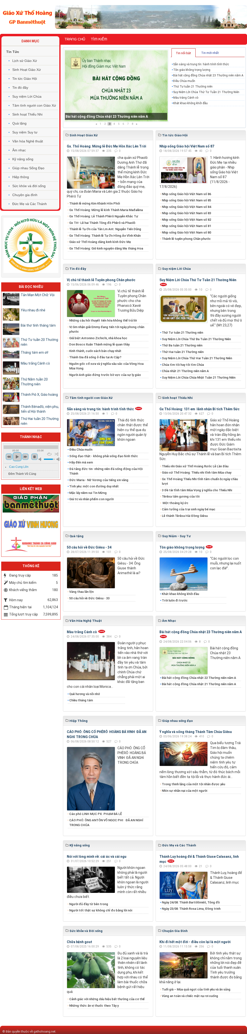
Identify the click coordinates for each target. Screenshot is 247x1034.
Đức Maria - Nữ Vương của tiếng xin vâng (98, 480)
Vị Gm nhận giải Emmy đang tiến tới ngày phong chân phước (106, 329)
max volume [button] (58, 459)
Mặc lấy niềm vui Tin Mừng (88, 493)
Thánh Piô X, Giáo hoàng (39, 394)
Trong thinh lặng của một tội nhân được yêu (193, 784)
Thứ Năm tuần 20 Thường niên (34, 381)
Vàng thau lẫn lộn (81, 592)
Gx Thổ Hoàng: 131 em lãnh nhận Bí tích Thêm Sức (199, 409)
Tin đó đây (20, 87)
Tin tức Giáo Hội (24, 79)
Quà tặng (19, 123)
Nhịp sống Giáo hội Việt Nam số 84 (186, 207)
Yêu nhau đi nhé (33, 310)
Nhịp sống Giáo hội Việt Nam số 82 (186, 219)
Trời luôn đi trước (175, 600)
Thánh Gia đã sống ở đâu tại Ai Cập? (95, 357)
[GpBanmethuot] (31, 503)
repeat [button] (49, 454)
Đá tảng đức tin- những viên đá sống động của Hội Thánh (106, 471)
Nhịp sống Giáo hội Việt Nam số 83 (186, 213)
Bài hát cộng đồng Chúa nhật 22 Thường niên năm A (199, 678)
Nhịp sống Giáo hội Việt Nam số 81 (186, 226)
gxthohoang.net (44, 1031)
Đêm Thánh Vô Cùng (22, 473)
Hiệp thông (20, 177)
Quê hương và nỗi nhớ (84, 694)
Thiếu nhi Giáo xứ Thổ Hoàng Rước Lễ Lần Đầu (195, 466)
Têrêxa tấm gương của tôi (180, 496)
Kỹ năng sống (22, 159)
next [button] (25, 456)
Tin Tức (12, 52)
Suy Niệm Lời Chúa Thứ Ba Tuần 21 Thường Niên (196, 339)
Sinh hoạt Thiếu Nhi (27, 114)
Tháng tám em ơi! (34, 352)
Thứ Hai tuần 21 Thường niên (183, 352)
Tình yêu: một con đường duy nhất (94, 486)
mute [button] (41, 459)
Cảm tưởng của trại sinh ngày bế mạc (188, 509)
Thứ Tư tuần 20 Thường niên (39, 342)
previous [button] (9, 456)
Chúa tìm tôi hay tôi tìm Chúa (183, 365)
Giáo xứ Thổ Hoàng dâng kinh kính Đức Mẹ (100, 242)
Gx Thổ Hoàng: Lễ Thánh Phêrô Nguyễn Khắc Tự (103, 216)
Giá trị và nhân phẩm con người (91, 499)
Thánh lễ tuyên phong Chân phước (186, 239)
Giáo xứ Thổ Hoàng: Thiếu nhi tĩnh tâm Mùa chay (196, 472)
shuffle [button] (57, 454)
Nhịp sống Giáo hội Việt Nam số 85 (186, 200)
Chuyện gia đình (24, 195)
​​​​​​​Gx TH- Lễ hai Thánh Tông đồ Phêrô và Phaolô (102, 223)
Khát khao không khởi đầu (190, 103)
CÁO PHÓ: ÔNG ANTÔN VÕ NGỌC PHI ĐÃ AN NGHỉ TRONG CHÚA (106, 822)
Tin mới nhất (210, 53)
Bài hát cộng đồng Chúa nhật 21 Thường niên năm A (199, 684)
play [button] (17, 457)
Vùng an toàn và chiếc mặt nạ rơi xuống (190, 996)
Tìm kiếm (99, 39)
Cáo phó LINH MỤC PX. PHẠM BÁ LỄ (95, 814)
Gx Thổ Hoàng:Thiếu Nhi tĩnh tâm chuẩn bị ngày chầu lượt (200, 481)
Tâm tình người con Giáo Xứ (34, 105)
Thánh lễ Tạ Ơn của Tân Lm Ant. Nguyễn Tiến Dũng (105, 229)
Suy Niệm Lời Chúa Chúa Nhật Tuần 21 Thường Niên (198, 377)
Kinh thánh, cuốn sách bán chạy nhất (95, 351)
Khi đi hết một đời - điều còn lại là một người (195, 942)
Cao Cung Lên (18, 466)
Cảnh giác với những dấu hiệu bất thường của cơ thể (107, 999)
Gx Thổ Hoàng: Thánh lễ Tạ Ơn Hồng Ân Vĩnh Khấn (105, 235)
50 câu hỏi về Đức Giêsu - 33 (89, 598)
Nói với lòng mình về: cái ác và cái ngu (96, 856)
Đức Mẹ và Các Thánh (29, 204)
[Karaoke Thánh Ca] (31, 544)
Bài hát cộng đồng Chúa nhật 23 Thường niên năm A (208, 75)
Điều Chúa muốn (79, 116)
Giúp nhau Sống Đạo (28, 168)
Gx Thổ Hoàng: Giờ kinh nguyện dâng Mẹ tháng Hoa (106, 248)
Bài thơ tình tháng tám (38, 325)
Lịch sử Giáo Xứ (24, 61)
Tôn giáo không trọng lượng (191, 70)
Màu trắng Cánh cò (185, 97)
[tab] (184, 52)
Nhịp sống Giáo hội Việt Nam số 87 (186, 146)
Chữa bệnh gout (79, 942)
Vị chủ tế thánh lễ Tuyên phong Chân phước (101, 280)
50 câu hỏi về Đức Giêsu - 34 (89, 547)
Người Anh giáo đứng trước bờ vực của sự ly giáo (105, 375)
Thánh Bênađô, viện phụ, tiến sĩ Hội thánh (40, 409)
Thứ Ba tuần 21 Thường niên (182, 345)
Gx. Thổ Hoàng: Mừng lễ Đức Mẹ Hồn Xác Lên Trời (106, 146)
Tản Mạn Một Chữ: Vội (38, 295)
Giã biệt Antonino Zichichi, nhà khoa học (98, 338)
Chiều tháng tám (81, 700)
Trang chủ (75, 39)
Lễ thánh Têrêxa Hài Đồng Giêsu (185, 516)
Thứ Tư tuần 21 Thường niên (193, 86)
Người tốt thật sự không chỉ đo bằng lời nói (100, 910)
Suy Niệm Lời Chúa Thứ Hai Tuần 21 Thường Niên (197, 358)
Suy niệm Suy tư (24, 132)
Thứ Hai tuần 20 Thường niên (40, 421)
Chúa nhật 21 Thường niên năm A (185, 371)
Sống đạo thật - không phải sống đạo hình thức (103, 456)
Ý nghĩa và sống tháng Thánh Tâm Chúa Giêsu (195, 732)
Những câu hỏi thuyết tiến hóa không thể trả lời (103, 320)
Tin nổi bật (183, 53)
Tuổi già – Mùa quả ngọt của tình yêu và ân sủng (196, 989)
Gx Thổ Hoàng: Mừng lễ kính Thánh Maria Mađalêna (106, 210)
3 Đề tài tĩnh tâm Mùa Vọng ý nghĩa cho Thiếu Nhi (197, 490)
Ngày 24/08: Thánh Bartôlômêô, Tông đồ (191, 902)
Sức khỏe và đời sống (29, 186)
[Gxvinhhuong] (31, 524)
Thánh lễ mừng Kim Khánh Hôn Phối (94, 203)
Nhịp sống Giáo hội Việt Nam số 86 (186, 194)
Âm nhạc (19, 150)
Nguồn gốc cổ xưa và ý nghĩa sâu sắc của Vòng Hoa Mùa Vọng (106, 366)
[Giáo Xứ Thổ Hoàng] (27, 17)
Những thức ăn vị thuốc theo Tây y (94, 1005)
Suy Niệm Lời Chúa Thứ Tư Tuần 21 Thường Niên (206, 92)
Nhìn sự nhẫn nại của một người (184, 790)
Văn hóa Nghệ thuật (27, 141)
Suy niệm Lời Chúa (26, 96)
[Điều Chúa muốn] (116, 86)
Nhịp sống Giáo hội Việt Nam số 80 (186, 232)
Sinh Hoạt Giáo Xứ (26, 70)
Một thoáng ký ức (175, 503)
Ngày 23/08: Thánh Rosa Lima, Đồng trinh (191, 908)
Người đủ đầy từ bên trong (88, 904)
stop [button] (34, 456)
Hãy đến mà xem (81, 462)
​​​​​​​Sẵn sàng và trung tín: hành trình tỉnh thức (201, 64)
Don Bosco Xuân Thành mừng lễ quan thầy (99, 344)
